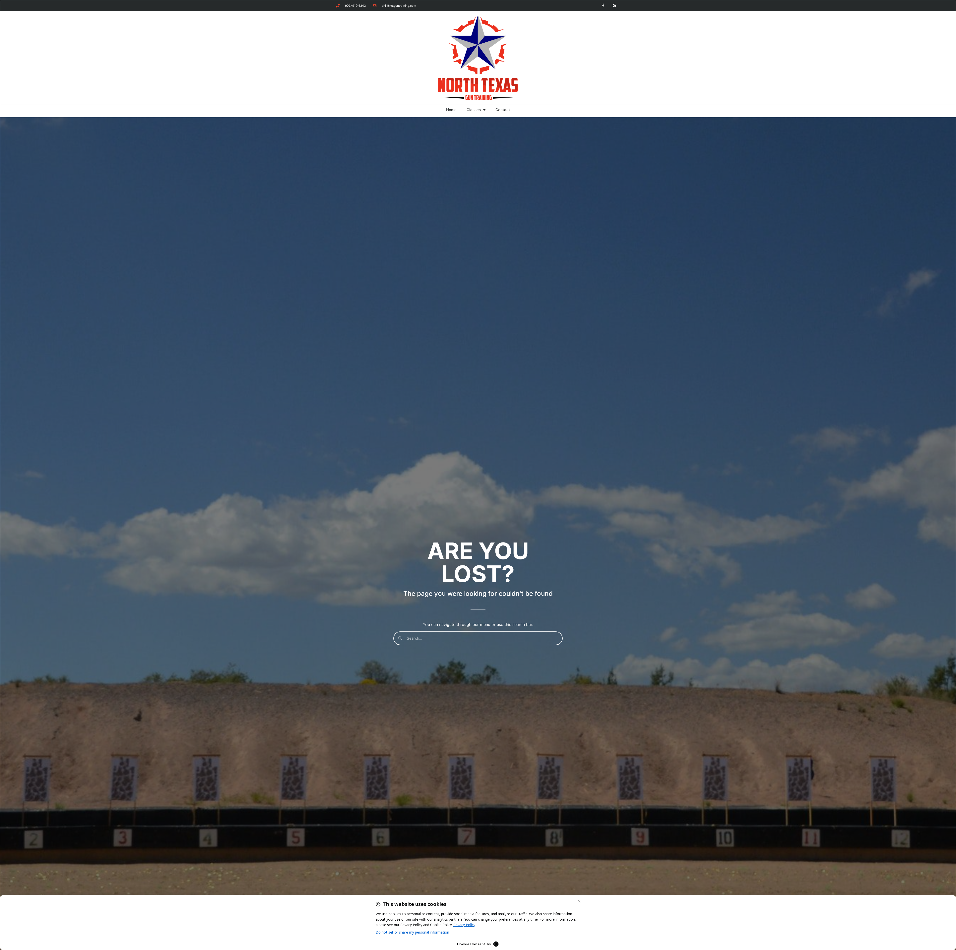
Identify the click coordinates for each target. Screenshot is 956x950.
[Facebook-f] (603, 5)
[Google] (614, 5)
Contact (502, 109)
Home (451, 109)
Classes (474, 109)
